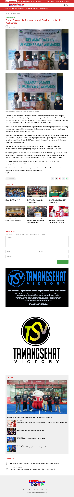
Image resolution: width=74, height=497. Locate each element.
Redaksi (48, 490)
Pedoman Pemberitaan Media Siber (33, 490)
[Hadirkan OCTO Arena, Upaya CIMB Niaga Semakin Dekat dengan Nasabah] (37, 397)
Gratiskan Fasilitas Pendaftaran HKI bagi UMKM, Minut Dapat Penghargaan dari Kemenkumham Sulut (36, 220)
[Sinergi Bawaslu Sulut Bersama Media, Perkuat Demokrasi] (15, 211)
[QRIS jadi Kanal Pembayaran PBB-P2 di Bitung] (11, 440)
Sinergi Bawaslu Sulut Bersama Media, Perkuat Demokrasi (15, 219)
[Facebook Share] (52, 178)
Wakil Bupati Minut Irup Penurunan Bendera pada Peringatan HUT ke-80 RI (56, 220)
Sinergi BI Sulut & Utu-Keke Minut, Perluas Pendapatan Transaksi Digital (35, 200)
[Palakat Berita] (16, 4)
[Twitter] (35, 484)
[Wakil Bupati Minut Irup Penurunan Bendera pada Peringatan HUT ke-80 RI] (58, 211)
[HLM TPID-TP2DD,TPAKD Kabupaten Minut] (15, 191)
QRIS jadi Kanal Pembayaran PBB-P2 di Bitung (31, 439)
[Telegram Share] (63, 178)
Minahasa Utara (10, 17)
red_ (10, 26)
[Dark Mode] (64, 4)
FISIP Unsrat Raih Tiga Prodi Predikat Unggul (30, 430)
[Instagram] (38, 484)
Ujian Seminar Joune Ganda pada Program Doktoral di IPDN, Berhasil (57, 200)
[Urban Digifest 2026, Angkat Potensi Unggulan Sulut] (11, 448)
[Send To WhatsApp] (67, 178)
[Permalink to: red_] (7, 26)
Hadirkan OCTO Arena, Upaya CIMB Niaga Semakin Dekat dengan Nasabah (29, 417)
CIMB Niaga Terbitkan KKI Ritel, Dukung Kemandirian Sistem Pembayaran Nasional (42, 422)
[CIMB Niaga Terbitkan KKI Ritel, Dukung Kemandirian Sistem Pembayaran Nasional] (11, 423)
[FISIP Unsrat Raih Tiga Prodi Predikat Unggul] (11, 431)
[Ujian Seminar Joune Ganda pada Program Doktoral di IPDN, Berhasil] (58, 191)
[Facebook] (32, 484)
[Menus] (7, 4)
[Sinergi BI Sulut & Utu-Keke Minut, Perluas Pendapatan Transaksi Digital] (37, 191)
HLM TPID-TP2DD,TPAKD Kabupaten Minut (13, 199)
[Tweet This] (56, 178)
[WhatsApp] (42, 484)
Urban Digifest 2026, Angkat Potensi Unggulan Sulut (32, 447)
